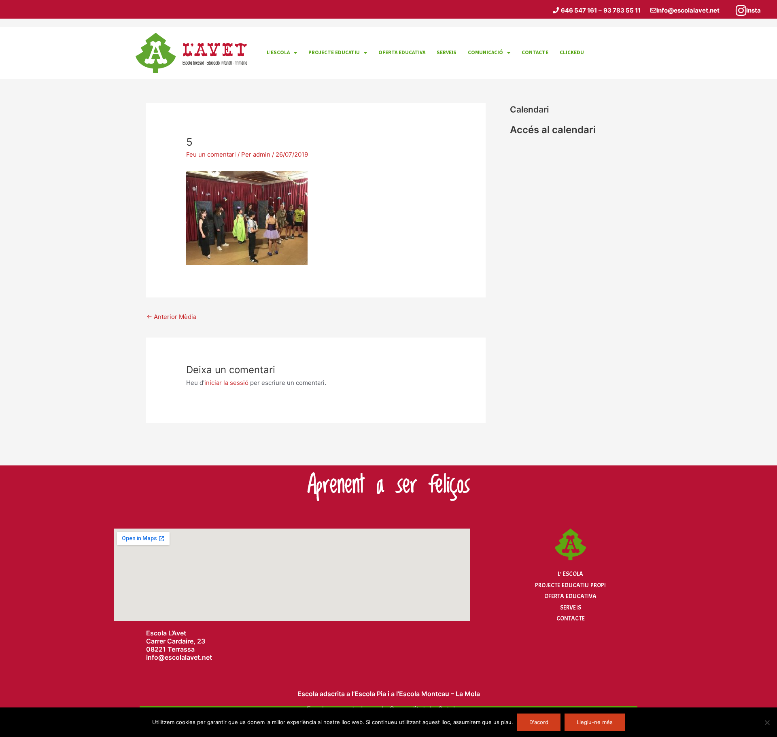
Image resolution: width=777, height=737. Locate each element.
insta (753, 10)
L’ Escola (570, 574)
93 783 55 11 (622, 10)
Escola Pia (370, 694)
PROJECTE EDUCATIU (334, 52)
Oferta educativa (401, 52)
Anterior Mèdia (171, 317)
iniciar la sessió (226, 383)
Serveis (570, 608)
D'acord (538, 722)
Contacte (570, 618)
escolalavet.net (188, 657)
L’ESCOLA (278, 52)
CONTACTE (535, 52)
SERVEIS (446, 52)
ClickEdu (572, 52)
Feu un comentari (211, 154)
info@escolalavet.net (688, 10)
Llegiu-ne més (595, 722)
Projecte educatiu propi (570, 585)
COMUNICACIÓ (485, 52)
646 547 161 (579, 10)
